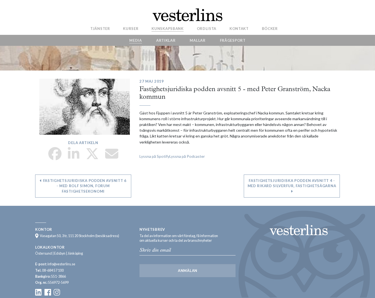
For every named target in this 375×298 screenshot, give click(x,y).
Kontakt (239, 28)
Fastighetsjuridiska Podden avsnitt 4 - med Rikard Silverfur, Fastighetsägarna (292, 183)
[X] (92, 157)
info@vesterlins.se (61, 264)
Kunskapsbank (167, 28)
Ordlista (207, 28)
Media (135, 40)
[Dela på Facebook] (55, 157)
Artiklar (166, 40)
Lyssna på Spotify (154, 156)
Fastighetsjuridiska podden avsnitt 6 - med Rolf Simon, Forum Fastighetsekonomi (84, 185)
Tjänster (100, 28)
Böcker (270, 28)
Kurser (130, 28)
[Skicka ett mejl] (111, 157)
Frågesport (233, 40)
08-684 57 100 (53, 270)
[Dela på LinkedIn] (73, 157)
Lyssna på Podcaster (187, 156)
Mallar (197, 40)
